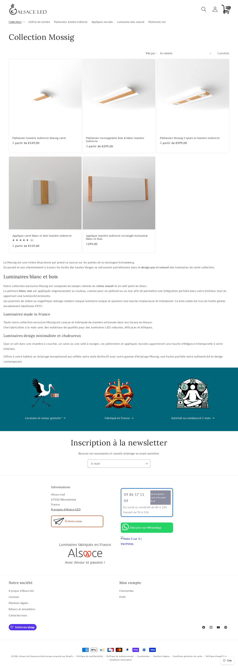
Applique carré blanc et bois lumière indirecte (42, 235)
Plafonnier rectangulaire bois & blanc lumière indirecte (115, 139)
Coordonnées (143, 656)
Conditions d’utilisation (121, 660)
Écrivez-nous (73, 521)
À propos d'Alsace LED (66, 509)
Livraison (14, 596)
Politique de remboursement (120, 656)
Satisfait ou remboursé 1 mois (191, 418)
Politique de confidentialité (89, 656)
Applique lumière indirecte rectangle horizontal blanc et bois (117, 237)
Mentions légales (18, 603)
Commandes (126, 590)
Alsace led (24, 656)
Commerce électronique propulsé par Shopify (51, 656)
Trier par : (151, 53)
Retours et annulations (22, 609)
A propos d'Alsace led (21, 590)
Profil (122, 596)
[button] (16, 22)
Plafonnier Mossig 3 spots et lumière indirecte (190, 138)
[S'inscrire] (146, 464)
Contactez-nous (18, 615)
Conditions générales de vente (187, 656)
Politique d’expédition (216, 656)
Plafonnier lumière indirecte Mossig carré (39, 138)
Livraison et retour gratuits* (43, 418)
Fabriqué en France (117, 418)
